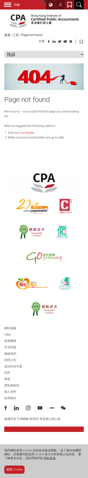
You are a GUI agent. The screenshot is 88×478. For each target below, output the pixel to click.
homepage (27, 132)
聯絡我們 (10, 353)
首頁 (7, 35)
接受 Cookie (14, 469)
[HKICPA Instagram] (32, 409)
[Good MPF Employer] (31, 283)
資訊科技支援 (13, 366)
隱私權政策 (11, 385)
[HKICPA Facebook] (9, 409)
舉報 (7, 379)
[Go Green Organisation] (44, 257)
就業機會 (10, 341)
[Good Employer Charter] (62, 231)
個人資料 (10, 391)
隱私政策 (50, 458)
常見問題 (10, 347)
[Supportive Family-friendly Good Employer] (65, 283)
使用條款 (10, 398)
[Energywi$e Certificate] (31, 231)
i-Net (7, 334)
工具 (16, 35)
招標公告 (10, 360)
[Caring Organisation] (32, 206)
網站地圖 (10, 328)
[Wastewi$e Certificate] (44, 309)
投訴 (7, 372)
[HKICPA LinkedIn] (20, 409)
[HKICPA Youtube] (43, 409)
